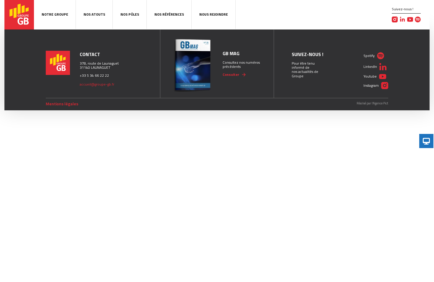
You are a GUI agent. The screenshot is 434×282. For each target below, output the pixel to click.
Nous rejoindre (213, 14)
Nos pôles (129, 14)
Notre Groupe (55, 14)
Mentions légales (62, 104)
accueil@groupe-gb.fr (97, 84)
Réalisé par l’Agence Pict (372, 103)
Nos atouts (94, 14)
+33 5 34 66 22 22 (94, 75)
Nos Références (169, 14)
